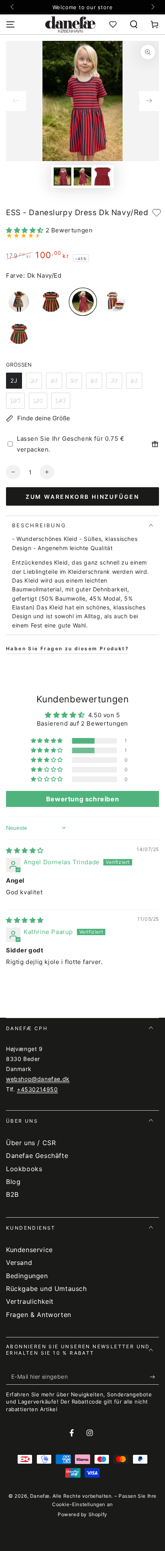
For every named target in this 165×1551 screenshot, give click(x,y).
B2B (12, 1194)
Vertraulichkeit (30, 1301)
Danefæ (40, 1496)
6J (94, 380)
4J (54, 380)
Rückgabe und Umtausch (46, 1289)
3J (34, 380)
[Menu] (10, 24)
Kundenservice (29, 1250)
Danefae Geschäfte (37, 1156)
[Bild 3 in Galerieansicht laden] (102, 176)
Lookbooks (24, 1169)
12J (38, 400)
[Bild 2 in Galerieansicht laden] (82, 176)
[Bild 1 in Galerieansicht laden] (62, 176)
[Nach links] (13, 7)
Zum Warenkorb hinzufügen (82, 496)
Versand (19, 1263)
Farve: (15, 275)
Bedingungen (27, 1276)
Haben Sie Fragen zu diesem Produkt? (67, 648)
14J (60, 400)
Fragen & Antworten (38, 1315)
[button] (133, 24)
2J (14, 380)
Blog (13, 1182)
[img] (25, 850)
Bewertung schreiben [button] (82, 799)
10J (15, 400)
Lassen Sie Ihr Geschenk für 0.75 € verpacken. (70, 444)
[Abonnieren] (154, 1377)
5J (74, 380)
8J (134, 380)
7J (114, 380)
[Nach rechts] (152, 7)
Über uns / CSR (31, 1143)
